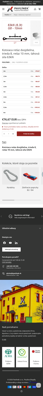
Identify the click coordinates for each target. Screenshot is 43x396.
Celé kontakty (6, 262)
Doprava (5, 123)
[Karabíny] (10, 176)
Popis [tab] (4, 142)
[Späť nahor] (21, 391)
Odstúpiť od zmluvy (11, 249)
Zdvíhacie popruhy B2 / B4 (30, 188)
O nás (4, 339)
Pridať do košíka (28, 134)
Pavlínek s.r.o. (18, 380)
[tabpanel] (21, 149)
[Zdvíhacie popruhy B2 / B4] (30, 176)
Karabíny (11, 187)
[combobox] (21, 14)
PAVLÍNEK (6, 62)
